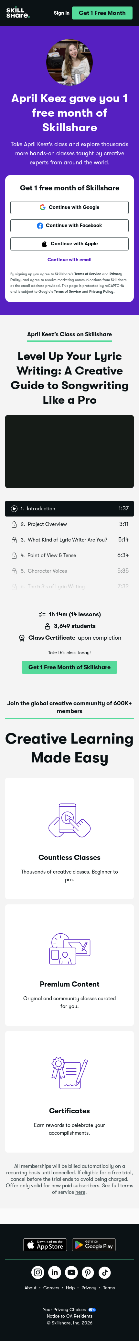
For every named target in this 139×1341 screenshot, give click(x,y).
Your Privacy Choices (64, 1309)
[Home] (18, 13)
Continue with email (69, 259)
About (31, 1287)
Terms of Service (87, 274)
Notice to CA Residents (69, 1316)
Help (70, 1287)
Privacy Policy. (101, 291)
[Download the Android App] (94, 1244)
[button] (102, 12)
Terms (109, 1287)
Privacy (88, 1287)
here (80, 1192)
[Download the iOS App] (45, 1244)
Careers (51, 1287)
